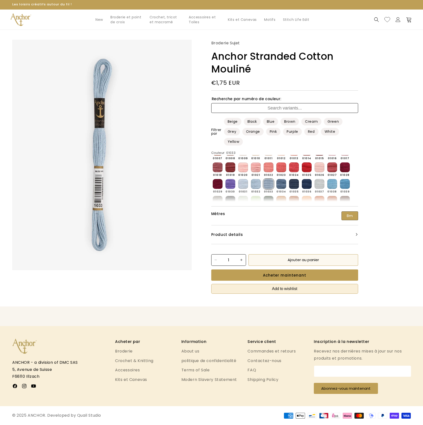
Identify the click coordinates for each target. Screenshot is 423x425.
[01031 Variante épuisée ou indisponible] (243, 184)
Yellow (233, 141)
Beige (233, 121)
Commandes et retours (271, 351)
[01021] (256, 167)
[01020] (243, 167)
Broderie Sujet (225, 43)
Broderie (124, 351)
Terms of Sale (195, 370)
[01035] (294, 184)
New (99, 19)
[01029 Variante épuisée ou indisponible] (218, 184)
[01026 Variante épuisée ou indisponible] (319, 167)
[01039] (345, 184)
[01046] (294, 201)
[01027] (332, 167)
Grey (232, 131)
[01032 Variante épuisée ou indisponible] (256, 184)
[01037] (319, 184)
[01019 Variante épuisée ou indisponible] (230, 167)
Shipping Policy (262, 379)
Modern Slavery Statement (209, 379)
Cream (311, 121)
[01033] (268, 184)
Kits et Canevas (242, 19)
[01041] (230, 201)
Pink (273, 131)
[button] (376, 19)
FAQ (251, 370)
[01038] (332, 184)
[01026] (319, 167)
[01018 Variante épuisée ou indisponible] (218, 167)
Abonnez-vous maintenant (346, 388)
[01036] (307, 184)
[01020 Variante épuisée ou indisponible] (243, 167)
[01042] (243, 201)
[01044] (268, 201)
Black (252, 121)
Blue (270, 121)
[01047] (307, 201)
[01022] (268, 167)
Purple (292, 131)
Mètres (218, 213)
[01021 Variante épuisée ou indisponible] (256, 167)
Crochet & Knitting (134, 361)
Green (333, 121)
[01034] (281, 184)
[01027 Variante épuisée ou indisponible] (332, 167)
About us (190, 351)
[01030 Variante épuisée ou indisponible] (230, 184)
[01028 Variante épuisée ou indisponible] (345, 167)
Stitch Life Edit (296, 19)
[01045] (281, 201)
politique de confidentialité (208, 361)
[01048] (319, 201)
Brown (289, 121)
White (330, 131)
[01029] (218, 184)
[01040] (218, 201)
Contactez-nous (264, 361)
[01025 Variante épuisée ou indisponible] (307, 167)
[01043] (256, 201)
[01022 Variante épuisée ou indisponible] (268, 167)
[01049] (332, 201)
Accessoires (127, 370)
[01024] (294, 167)
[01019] (230, 167)
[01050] (345, 201)
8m (350, 215)
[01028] (345, 167)
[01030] (230, 184)
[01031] (243, 184)
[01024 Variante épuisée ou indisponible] (294, 167)
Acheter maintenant (284, 275)
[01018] (218, 167)
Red (311, 131)
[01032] (256, 184)
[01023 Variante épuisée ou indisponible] (281, 167)
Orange (253, 131)
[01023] (281, 167)
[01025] (307, 167)
